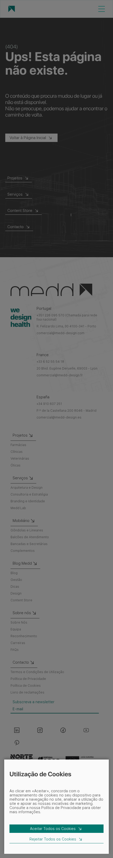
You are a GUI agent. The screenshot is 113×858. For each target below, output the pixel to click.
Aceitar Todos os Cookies (53, 829)
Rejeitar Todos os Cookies (52, 839)
